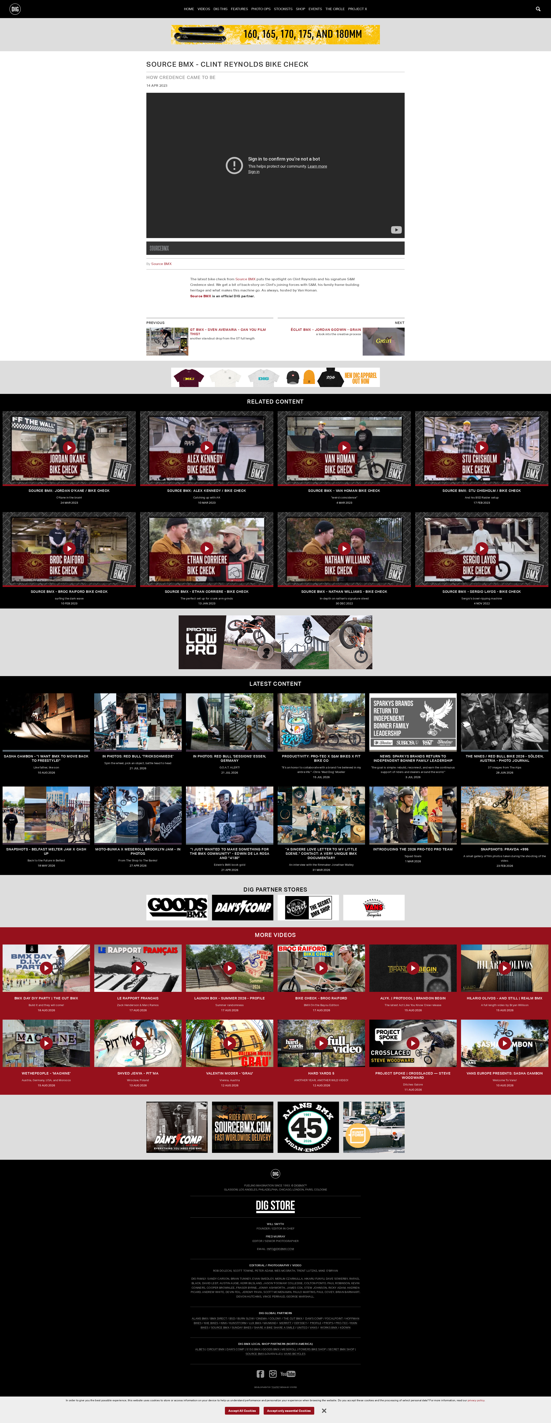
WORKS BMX (329, 1327)
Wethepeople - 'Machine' (46, 1073)
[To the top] (275, 1173)
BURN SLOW (245, 1318)
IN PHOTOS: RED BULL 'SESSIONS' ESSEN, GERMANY (229, 758)
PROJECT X (357, 9)
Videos (204, 9)
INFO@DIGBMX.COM (280, 1249)
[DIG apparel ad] (275, 377)
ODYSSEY (300, 1323)
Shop (300, 9)
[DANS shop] (242, 907)
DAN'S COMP (314, 1318)
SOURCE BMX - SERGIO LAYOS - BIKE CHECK (482, 592)
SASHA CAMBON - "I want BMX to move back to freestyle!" (46, 758)
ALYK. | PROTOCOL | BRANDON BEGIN (413, 998)
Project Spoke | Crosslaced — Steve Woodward (413, 1075)
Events (315, 9)
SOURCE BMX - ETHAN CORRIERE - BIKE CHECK (207, 592)
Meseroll (289, 1349)
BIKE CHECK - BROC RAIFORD (321, 998)
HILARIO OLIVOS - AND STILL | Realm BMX (505, 998)
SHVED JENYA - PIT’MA (138, 1073)
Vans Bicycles (294, 1353)
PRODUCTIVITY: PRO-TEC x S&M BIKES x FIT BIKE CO (321, 758)
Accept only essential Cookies (289, 1410)
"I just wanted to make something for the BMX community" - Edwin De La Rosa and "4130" (229, 853)
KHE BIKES (211, 1323)
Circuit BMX (216, 1349)
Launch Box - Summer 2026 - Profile (229, 998)
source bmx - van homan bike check (344, 491)
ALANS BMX (200, 1318)
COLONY (275, 1318)
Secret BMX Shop (341, 1349)
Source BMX (161, 264)
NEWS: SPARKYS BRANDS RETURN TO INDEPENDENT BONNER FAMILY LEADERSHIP (413, 758)
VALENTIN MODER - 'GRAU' (229, 1073)
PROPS (328, 1323)
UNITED (302, 1327)
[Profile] (275, 34)
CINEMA (261, 1318)
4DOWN (345, 1327)
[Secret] (308, 907)
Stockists (283, 9)
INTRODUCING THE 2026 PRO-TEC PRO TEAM (413, 849)
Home (189, 9)
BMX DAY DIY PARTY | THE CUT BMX (46, 998)
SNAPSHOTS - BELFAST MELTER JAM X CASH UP (46, 851)
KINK (224, 1323)
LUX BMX (255, 1323)
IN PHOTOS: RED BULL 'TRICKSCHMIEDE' (138, 756)
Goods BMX (270, 1349)
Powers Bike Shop (312, 1349)
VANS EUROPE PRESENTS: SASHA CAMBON (505, 1073)
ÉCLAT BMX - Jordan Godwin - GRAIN (326, 330)
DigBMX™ (300, 1185)
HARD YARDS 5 (321, 1073)
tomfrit (275, 1387)
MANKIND (269, 1323)
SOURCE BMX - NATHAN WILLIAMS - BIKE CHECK (344, 592)
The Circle (335, 9)
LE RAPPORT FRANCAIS (138, 998)
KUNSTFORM (238, 1323)
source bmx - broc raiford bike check (69, 592)
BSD (232, 1318)
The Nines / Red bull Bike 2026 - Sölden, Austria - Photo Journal (505, 758)
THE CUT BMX (292, 1318)
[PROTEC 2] (275, 642)
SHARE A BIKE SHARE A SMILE (274, 1327)
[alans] (308, 1127)
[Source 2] (159, 248)
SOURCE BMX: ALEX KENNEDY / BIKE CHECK (206, 491)
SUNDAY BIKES (242, 1327)
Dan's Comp (235, 1349)
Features (239, 9)
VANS (313, 1327)
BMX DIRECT (218, 1318)
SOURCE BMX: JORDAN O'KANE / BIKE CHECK (69, 491)
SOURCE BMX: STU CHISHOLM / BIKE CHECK (482, 491)
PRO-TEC (342, 1323)
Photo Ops (261, 9)
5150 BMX (253, 1349)
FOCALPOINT (334, 1318)
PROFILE (315, 1323)
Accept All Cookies (242, 1410)
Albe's (200, 1349)
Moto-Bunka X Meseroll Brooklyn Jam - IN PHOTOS (137, 851)
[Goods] (177, 907)
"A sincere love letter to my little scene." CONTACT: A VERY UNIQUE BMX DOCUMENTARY (321, 853)
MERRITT (285, 1323)
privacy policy (476, 1400)
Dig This (221, 9)
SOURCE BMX (220, 1327)
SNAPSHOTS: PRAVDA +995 (505, 849)
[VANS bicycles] (374, 907)
